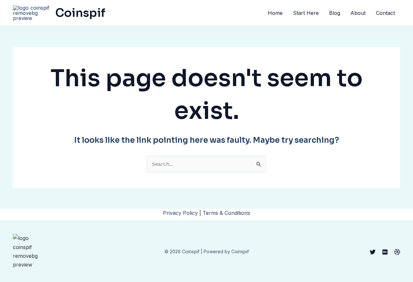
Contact (385, 13)
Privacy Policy (180, 213)
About (358, 13)
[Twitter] (373, 252)
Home (275, 13)
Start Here (306, 13)
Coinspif (80, 13)
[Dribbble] (397, 252)
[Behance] (385, 252)
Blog (334, 13)
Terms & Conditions (226, 213)
